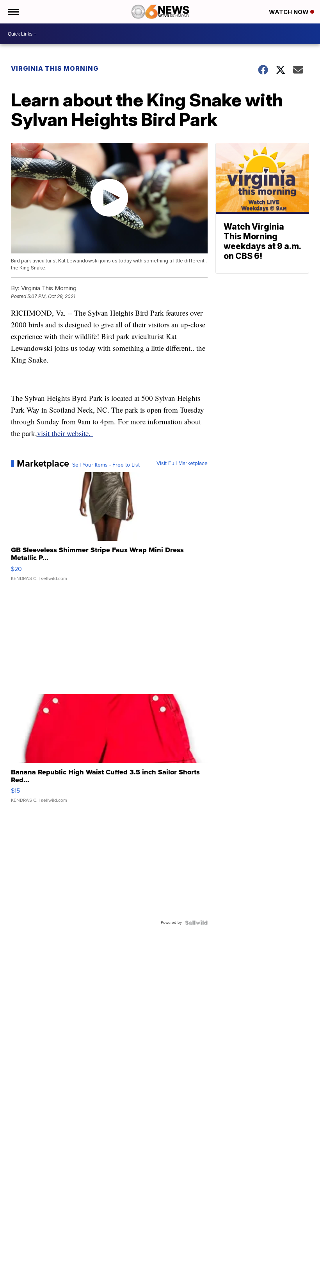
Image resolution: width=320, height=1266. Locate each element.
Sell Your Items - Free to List (106, 465)
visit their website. (65, 433)
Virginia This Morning (54, 68)
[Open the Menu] (13, 11)
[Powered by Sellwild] (196, 922)
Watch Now (289, 12)
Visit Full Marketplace (182, 463)
